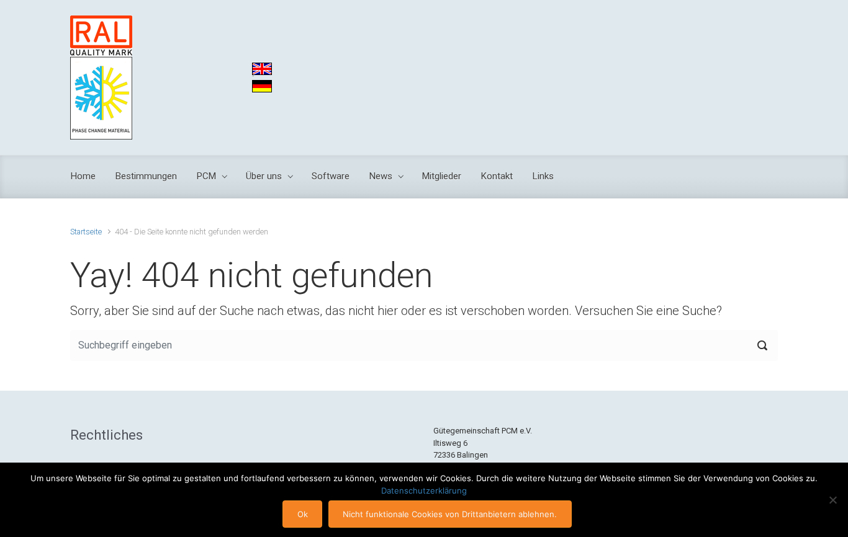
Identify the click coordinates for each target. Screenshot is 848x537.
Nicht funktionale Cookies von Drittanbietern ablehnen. (450, 514)
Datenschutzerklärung (424, 490)
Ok (302, 514)
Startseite (86, 231)
